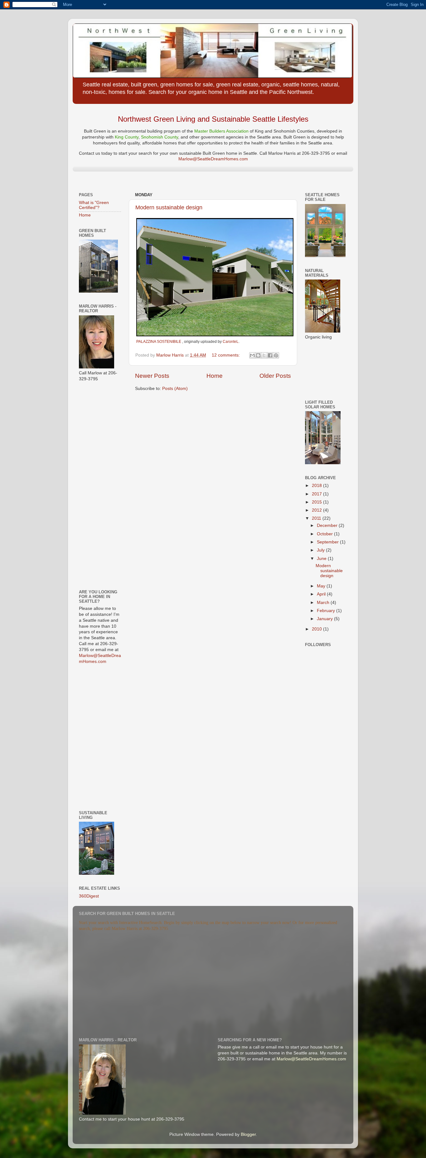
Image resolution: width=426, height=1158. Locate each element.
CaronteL (231, 341)
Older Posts (275, 375)
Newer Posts (152, 375)
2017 (317, 494)
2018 (317, 485)
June (322, 558)
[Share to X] (264, 355)
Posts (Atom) (175, 388)
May (322, 586)
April (322, 594)
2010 (317, 629)
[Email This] (252, 355)
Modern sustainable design (168, 207)
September (328, 542)
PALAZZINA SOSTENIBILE (159, 341)
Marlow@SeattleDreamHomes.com (213, 159)
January (325, 618)
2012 (317, 510)
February (326, 610)
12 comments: (226, 355)
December (328, 525)
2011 (317, 518)
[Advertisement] (97, 485)
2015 (317, 502)
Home (214, 375)
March (324, 602)
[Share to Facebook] (270, 355)
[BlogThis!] (258, 355)
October (325, 534)
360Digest (89, 896)
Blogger (248, 1134)
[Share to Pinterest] (276, 355)
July (321, 550)
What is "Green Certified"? (94, 205)
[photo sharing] (214, 334)
